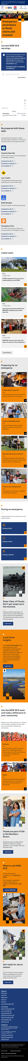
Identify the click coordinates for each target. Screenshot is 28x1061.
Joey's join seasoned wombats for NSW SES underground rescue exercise (13, 310)
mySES (3, 995)
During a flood (7, 528)
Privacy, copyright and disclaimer (8, 1053)
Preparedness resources (10, 390)
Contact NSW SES (10, 890)
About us (3, 991)
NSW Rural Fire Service (6, 1015)
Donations (3, 1001)
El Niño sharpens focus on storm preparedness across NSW (13, 279)
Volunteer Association (6, 1004)
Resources (3, 999)
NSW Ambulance (5, 1019)
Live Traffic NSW (5, 1011)
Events (4, 775)
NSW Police (4, 1022)
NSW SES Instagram (6, 1037)
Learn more (8, 623)
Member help (4, 997)
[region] (14, 94)
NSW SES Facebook (6, 1035)
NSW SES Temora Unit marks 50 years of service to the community (13, 341)
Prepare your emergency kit (11, 486)
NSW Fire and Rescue (6, 1017)
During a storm (7, 541)
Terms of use (4, 1050)
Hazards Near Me (5, 1013)
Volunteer (5, 744)
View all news (7, 352)
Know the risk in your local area (12, 454)
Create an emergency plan (11, 421)
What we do (4, 993)
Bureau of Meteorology (6, 1008)
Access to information (15, 1050)
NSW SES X (4, 1039)
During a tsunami (8, 554)
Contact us (4, 1025)
